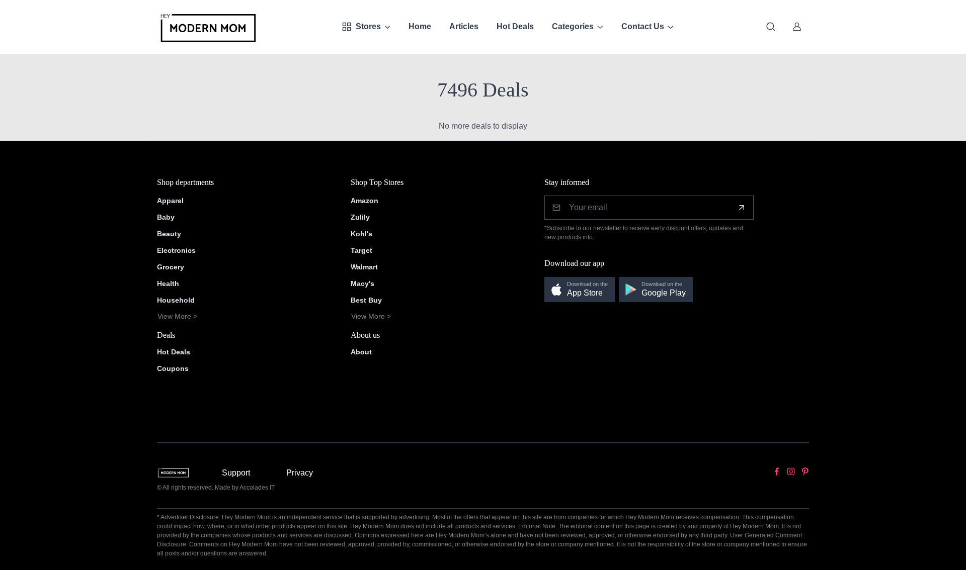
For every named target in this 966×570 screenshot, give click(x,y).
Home (420, 26)
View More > (177, 316)
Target (361, 250)
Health (168, 283)
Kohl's (361, 234)
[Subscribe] (742, 208)
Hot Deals (515, 26)
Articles (463, 26)
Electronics (176, 250)
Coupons (173, 368)
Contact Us (642, 26)
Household (176, 300)
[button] (579, 290)
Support (236, 472)
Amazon (364, 201)
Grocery (170, 267)
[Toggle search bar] (771, 27)
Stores (368, 26)
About (361, 352)
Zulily (360, 217)
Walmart (364, 267)
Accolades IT (257, 487)
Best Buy (366, 300)
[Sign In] (797, 27)
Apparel (170, 201)
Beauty (169, 234)
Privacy (299, 472)
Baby (166, 217)
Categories (573, 26)
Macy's (362, 283)
